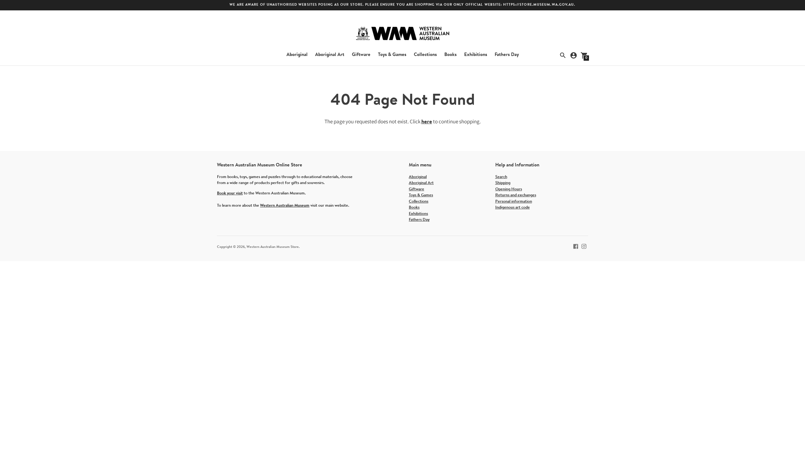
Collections (425, 55)
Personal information (513, 201)
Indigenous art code (512, 207)
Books (450, 55)
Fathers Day (507, 55)
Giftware (361, 55)
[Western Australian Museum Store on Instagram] (583, 246)
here (426, 122)
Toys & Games (392, 55)
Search (501, 177)
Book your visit (230, 193)
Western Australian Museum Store (273, 247)
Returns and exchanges (515, 195)
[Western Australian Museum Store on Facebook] (575, 246)
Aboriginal (297, 55)
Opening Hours (508, 189)
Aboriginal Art (329, 55)
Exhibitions (475, 55)
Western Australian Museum (284, 206)
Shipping (502, 183)
